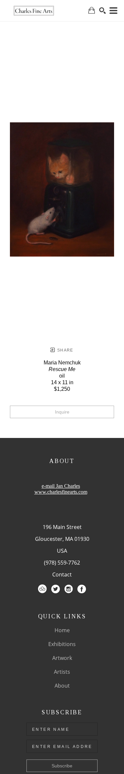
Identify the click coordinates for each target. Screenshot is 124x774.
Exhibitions (62, 644)
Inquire (62, 412)
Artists (62, 671)
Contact (62, 574)
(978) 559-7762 (62, 562)
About (62, 685)
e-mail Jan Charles (61, 486)
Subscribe (62, 765)
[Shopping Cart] (91, 10)
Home (62, 630)
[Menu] (113, 10)
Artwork (62, 658)
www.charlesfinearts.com (60, 492)
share (64, 350)
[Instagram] (68, 589)
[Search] (102, 10)
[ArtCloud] (42, 589)
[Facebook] (81, 589)
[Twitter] (55, 589)
